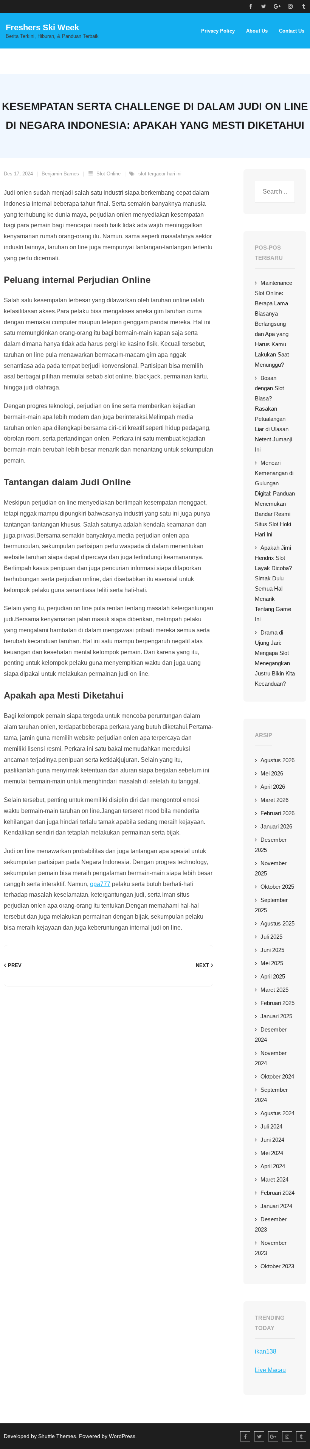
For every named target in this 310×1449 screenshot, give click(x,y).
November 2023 (271, 1248)
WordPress (122, 1436)
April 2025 (272, 976)
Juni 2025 (272, 950)
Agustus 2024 (277, 1113)
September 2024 (271, 1094)
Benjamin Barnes (60, 174)
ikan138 (265, 1351)
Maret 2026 (274, 800)
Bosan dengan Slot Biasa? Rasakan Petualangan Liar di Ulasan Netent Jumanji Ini (273, 414)
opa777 (100, 884)
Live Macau (270, 1370)
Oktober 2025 (277, 886)
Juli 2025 (271, 936)
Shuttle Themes (57, 1436)
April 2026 (272, 786)
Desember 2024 (271, 1034)
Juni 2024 (272, 1139)
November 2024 (271, 1058)
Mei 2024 (271, 1153)
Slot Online (108, 174)
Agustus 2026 (277, 760)
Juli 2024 (271, 1126)
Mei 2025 (271, 963)
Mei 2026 (271, 773)
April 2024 (272, 1166)
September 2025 (271, 905)
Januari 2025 (276, 1016)
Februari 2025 (277, 1003)
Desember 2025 (271, 844)
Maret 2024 (274, 1179)
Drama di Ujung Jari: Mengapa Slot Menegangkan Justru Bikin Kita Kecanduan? (275, 658)
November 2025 (271, 868)
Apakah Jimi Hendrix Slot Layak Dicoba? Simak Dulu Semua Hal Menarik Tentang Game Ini (273, 583)
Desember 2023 (271, 1224)
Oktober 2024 (277, 1076)
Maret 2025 (274, 989)
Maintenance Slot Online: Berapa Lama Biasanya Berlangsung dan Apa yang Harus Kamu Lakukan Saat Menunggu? (273, 324)
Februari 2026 (277, 813)
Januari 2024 (276, 1206)
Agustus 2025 (277, 923)
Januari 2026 (276, 826)
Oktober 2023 (277, 1266)
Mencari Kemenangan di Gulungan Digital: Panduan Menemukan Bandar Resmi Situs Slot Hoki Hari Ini (275, 499)
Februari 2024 (277, 1193)
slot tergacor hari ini (159, 174)
